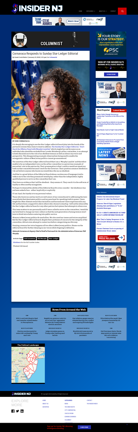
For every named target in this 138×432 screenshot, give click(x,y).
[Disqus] (50, 274)
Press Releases (102, 192)
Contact (89, 400)
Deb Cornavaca (29, 238)
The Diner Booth (70, 407)
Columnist (53, 57)
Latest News (119, 110)
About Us (45, 403)
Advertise (46, 407)
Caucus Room (69, 413)
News (66, 403)
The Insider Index (92, 403)
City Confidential (70, 410)
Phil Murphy (42, 238)
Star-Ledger (53, 238)
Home (44, 400)
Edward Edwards (70, 416)
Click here (17, 242)
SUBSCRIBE (111, 74)
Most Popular (103, 110)
